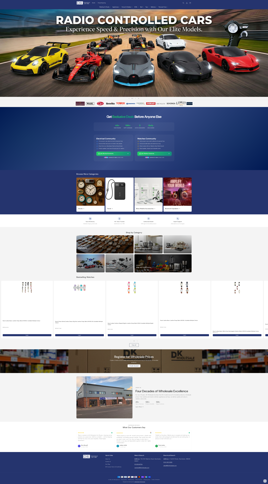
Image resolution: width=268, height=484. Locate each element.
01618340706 (138, 464)
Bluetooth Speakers (171, 208)
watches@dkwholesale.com (141, 468)
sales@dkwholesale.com (170, 466)
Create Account (134, 366)
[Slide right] (137, 340)
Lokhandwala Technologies (139, 481)
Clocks (80, 208)
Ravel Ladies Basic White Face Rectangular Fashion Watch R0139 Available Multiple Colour (236, 331)
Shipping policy (147, 479)
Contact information (156, 479)
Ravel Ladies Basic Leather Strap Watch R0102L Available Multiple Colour (179, 320)
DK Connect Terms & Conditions (113, 467)
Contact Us (108, 461)
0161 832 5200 (167, 462)
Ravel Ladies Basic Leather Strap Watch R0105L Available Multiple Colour (21, 320)
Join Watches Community (148, 153)
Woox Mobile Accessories (145, 208)
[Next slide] (135, 98)
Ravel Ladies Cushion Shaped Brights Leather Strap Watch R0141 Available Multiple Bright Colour (130, 324)
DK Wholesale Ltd (115, 479)
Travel (109, 208)
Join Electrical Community (107, 153)
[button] (104, 7)
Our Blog (107, 464)
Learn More (139, 407)
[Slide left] (130, 340)
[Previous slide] (129, 98)
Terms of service (139, 479)
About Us (107, 459)
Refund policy (131, 479)
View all (134, 345)
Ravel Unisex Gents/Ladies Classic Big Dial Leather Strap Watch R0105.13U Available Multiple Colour (79, 322)
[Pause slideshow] (138, 98)
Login (27, 335)
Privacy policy (124, 479)
